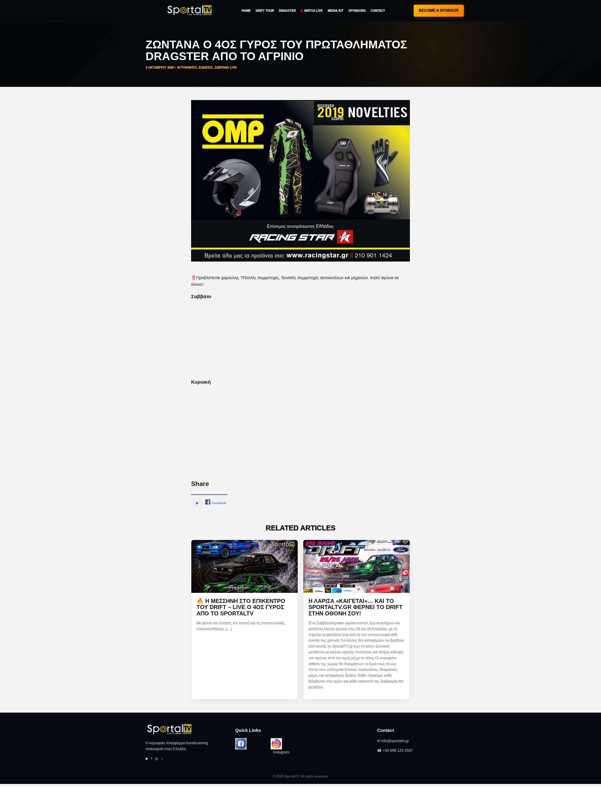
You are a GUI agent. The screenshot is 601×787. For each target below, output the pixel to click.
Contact (378, 10)
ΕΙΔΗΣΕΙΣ (206, 67)
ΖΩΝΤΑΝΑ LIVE (226, 67)
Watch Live (313, 10)
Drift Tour (265, 10)
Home (246, 10)
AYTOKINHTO (187, 67)
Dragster (287, 10)
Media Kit (335, 10)
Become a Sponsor (439, 10)
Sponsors (357, 10)
